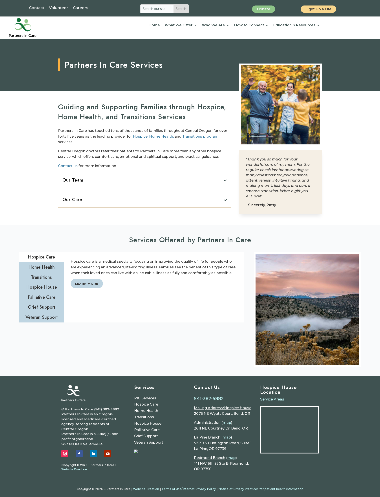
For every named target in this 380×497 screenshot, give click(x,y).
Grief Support (146, 436)
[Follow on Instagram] (64, 453)
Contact (36, 8)
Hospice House (147, 423)
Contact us (68, 166)
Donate (263, 9)
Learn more (87, 283)
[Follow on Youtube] (107, 453)
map (227, 423)
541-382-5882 (209, 398)
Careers (80, 8)
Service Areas (272, 399)
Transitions (144, 417)
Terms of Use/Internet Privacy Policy (189, 489)
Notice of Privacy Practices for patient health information (260, 489)
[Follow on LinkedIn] (93, 453)
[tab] (41, 257)
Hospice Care (146, 404)
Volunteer (58, 8)
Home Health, (161, 136)
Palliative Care (147, 430)
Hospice (140, 136)
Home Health (146, 411)
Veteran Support (148, 442)
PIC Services (145, 398)
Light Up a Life (318, 9)
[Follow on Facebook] (79, 453)
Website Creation (74, 469)
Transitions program (200, 136)
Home (154, 25)
